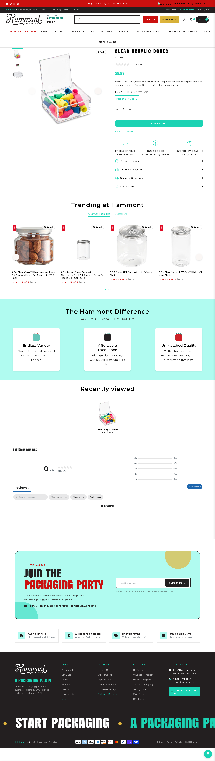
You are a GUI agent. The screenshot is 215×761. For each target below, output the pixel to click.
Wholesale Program (143, 675)
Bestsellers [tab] (121, 214)
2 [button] (108, 289)
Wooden (66, 684)
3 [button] (110, 289)
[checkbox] (95, 497)
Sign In (206, 9)
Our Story (138, 670)
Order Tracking (104, 675)
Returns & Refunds (107, 684)
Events (65, 689)
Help (199, 9)
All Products (68, 670)
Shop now (122, 3)
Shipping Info (104, 679)
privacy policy (172, 591)
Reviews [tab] (22, 488)
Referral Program (142, 679)
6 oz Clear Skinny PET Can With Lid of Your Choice (180, 273)
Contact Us (103, 670)
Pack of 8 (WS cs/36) (126, 99)
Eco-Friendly (68, 694)
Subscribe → (177, 583)
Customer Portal (186, 9)
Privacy (160, 742)
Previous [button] (32, 91)
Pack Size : (131, 92)
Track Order (170, 9)
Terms (169, 742)
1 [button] (105, 289)
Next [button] (98, 91)
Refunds (178, 742)
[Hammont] (35, 669)
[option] (65, 88)
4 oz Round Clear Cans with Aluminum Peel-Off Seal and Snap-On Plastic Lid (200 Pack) (82, 275)
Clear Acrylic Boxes (107, 429)
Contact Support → (185, 691)
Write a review (195, 487)
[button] (107, 19)
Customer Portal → (107, 694)
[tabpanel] (107, 516)
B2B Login (138, 699)
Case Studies (139, 694)
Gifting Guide (140, 689)
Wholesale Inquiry (106, 689)
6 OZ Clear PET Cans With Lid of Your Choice (131, 273)
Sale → (65, 699)
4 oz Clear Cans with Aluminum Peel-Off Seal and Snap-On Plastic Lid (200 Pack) (33, 275)
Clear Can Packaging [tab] (99, 214)
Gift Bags (66, 675)
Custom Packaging (143, 684)
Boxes (65, 679)
